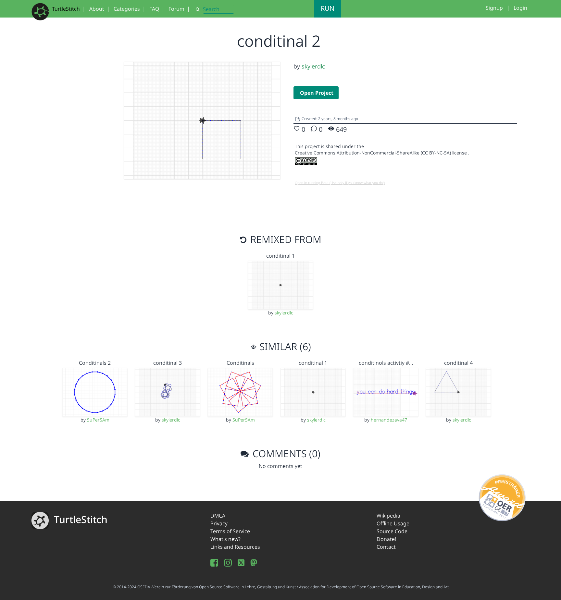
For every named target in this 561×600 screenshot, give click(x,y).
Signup (494, 7)
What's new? (225, 539)
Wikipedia (388, 515)
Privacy (219, 523)
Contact (386, 546)
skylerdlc (313, 66)
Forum (176, 8)
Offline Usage (393, 523)
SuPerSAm (98, 420)
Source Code (392, 531)
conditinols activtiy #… (386, 362)
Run (327, 8)
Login (520, 7)
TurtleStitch (66, 8)
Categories (127, 8)
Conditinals (240, 362)
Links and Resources (235, 546)
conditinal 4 (458, 362)
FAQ (154, 8)
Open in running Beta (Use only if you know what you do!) (340, 182)
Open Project (316, 92)
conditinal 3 (167, 362)
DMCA (217, 515)
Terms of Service (230, 531)
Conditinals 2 (95, 362)
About (96, 8)
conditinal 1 (280, 255)
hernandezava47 (389, 420)
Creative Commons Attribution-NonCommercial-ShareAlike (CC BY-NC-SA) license (381, 153)
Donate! (386, 539)
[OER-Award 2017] (502, 496)
